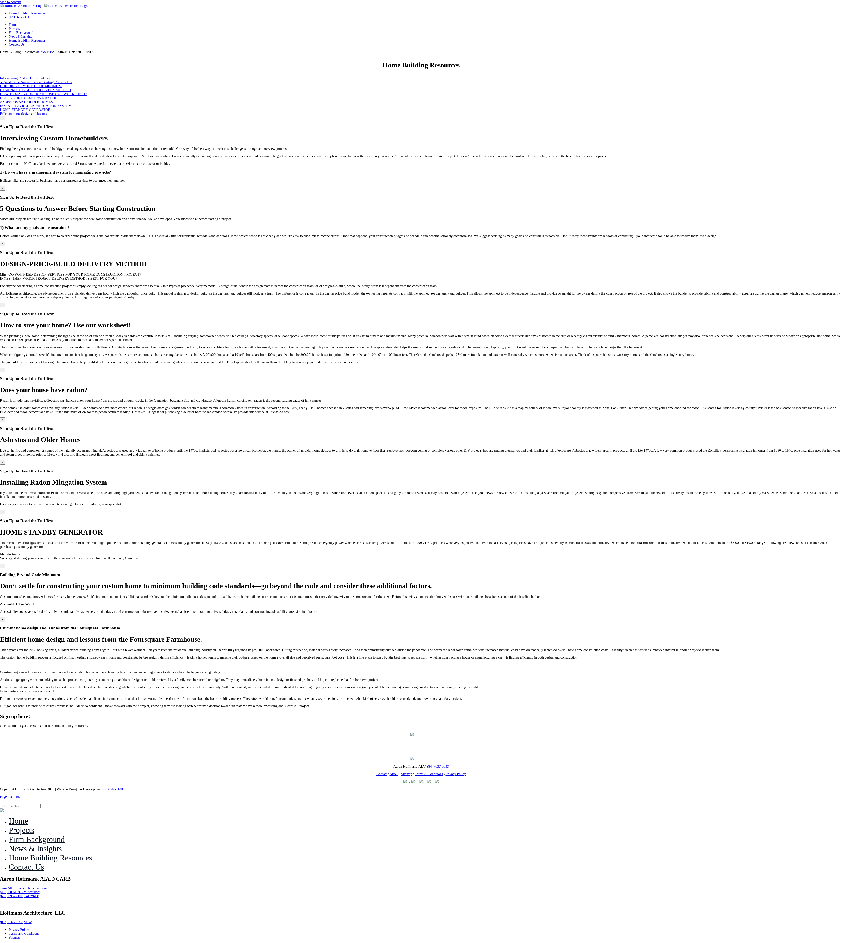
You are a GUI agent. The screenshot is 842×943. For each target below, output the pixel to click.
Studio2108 (115, 789)
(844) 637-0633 (19, 17)
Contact (381, 774)
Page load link (10, 797)
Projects (21, 830)
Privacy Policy (456, 774)
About (394, 774)
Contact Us (26, 867)
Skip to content (10, 2)
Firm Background (37, 839)
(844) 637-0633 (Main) (16, 922)
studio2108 (44, 52)
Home (18, 821)
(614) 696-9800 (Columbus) (19, 896)
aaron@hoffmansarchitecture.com (23, 888)
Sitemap (406, 774)
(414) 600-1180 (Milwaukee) (20, 892)
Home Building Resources (27, 13)
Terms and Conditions (24, 933)
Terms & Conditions (429, 774)
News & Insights (35, 848)
